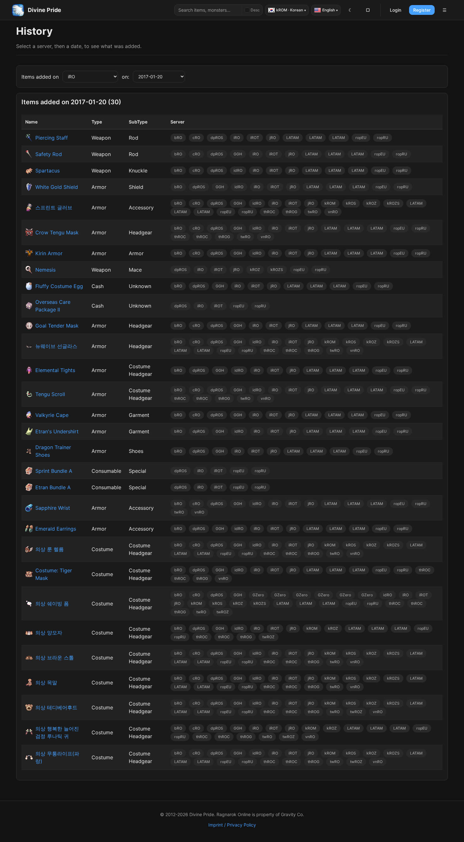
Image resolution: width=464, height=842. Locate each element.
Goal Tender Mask (57, 325)
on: (125, 77)
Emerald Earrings (55, 529)
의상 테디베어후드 (56, 707)
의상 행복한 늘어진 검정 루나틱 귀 (57, 732)
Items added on (40, 77)
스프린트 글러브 (53, 207)
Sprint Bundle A (53, 471)
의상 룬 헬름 (49, 549)
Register (422, 10)
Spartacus (47, 170)
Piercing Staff (51, 138)
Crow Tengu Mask (57, 232)
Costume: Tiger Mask (53, 574)
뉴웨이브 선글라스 (56, 346)
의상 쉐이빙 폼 (52, 603)
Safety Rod (48, 154)
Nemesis (45, 270)
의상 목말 (46, 682)
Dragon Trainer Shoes (53, 451)
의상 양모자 (48, 632)
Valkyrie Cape (51, 415)
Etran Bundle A (53, 487)
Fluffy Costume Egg (59, 286)
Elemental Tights (55, 370)
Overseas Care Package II (52, 306)
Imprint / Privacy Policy (232, 824)
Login (395, 10)
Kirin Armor (48, 253)
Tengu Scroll (50, 394)
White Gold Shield (56, 187)
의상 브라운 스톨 (54, 657)
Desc (255, 10)
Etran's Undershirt (57, 431)
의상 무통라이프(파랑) (57, 757)
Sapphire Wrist (52, 508)
